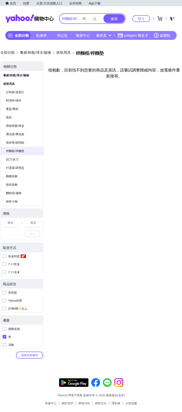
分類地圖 (131, 403)
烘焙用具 (9, 83)
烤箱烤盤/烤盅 (15, 125)
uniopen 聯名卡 (136, 35)
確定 (32, 233)
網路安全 (101, 403)
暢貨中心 (83, 35)
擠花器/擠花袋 (15, 134)
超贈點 (165, 35)
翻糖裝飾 (12, 176)
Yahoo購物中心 (29, 18)
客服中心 (51, 403)
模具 (9, 117)
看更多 (101, 35)
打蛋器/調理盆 (15, 168)
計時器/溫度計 (15, 92)
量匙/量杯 (12, 109)
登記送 (62, 35)
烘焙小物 (12, 201)
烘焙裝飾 (12, 184)
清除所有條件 (29, 355)
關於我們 (67, 403)
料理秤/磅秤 (13, 100)
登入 (141, 18)
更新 (121, 395)
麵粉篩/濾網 (13, 193)
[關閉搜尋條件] (84, 18)
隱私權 (116, 403)
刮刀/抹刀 (12, 159)
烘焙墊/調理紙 (15, 142)
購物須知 (84, 403)
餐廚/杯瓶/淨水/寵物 (16, 75)
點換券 (41, 35)
